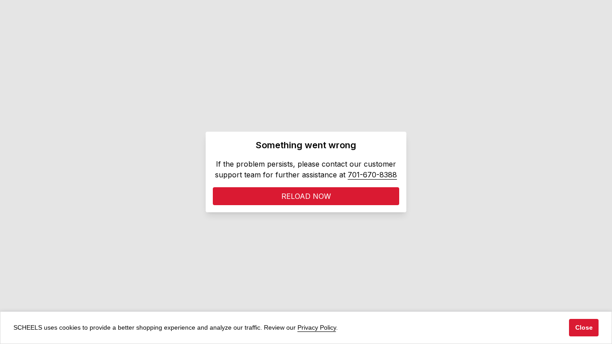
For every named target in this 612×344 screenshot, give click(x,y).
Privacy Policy (316, 327)
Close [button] (584, 327)
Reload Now (306, 196)
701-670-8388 (372, 174)
